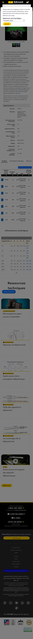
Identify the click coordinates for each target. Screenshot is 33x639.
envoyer (7, 24)
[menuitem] (8, 2)
